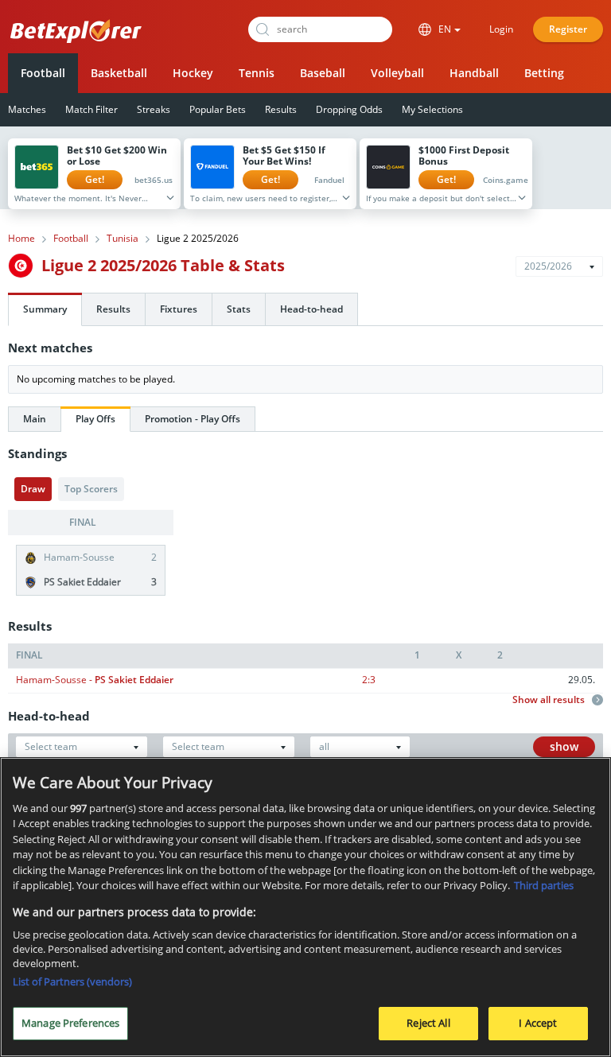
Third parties (544, 885)
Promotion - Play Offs (192, 419)
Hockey (193, 72)
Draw (33, 488)
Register (568, 29)
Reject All (428, 1023)
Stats (239, 309)
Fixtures (178, 309)
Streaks (153, 109)
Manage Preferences (70, 1023)
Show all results (549, 700)
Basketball (119, 72)
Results (281, 109)
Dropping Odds (349, 109)
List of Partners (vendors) (72, 981)
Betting (544, 72)
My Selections (432, 109)
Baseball (322, 72)
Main (34, 419)
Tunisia (122, 238)
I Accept (538, 1023)
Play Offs (95, 419)
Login (501, 29)
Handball (474, 72)
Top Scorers (91, 488)
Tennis (256, 72)
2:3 (369, 679)
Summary (45, 309)
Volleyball (397, 72)
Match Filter (91, 109)
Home (21, 238)
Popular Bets (217, 109)
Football (43, 72)
